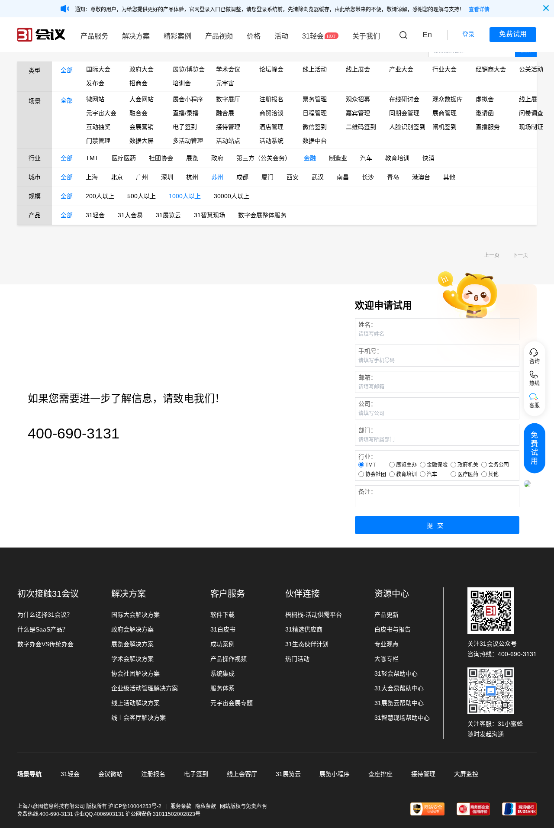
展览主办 (406, 465)
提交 (437, 525)
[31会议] (41, 35)
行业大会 (444, 69)
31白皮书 (222, 629)
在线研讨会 (404, 99)
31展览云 (168, 215)
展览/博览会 (188, 69)
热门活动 (297, 658)
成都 (242, 177)
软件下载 (222, 614)
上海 (92, 177)
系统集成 (222, 673)
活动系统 (271, 140)
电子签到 (185, 126)
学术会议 (228, 69)
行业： (367, 456)
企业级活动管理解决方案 (144, 688)
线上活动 (315, 69)
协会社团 (375, 474)
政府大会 (141, 69)
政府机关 (467, 465)
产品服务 (94, 36)
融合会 (138, 113)
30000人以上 (231, 196)
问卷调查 (531, 113)
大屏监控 (466, 773)
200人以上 (100, 196)
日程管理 (315, 113)
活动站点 (228, 140)
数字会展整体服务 (262, 215)
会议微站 (110, 773)
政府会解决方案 (132, 629)
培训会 (182, 83)
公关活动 (531, 69)
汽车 (366, 158)
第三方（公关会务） (263, 158)
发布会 (95, 83)
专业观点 (386, 644)
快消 (428, 158)
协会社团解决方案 (135, 673)
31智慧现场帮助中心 (402, 717)
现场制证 (531, 126)
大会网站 (141, 99)
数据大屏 (141, 140)
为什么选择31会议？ (45, 614)
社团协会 (161, 158)
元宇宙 (225, 83)
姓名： (367, 324)
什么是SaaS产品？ (42, 629)
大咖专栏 (386, 658)
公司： (367, 403)
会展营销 (141, 126)
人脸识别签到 (404, 126)
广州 (142, 177)
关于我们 (366, 36)
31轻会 (313, 36)
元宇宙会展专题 (231, 702)
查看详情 (479, 9)
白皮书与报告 (392, 629)
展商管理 (444, 113)
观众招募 (358, 99)
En (427, 34)
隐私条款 (205, 806)
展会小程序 (188, 99)
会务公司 (498, 465)
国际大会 (98, 69)
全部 (67, 70)
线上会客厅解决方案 (138, 717)
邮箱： (367, 377)
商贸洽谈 (271, 113)
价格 (254, 36)
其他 (449, 177)
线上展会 (358, 69)
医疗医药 (124, 158)
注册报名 (271, 99)
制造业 (338, 158)
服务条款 (181, 806)
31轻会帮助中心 (396, 673)
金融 (310, 158)
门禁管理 (98, 140)
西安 (293, 177)
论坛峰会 (271, 69)
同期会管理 (404, 113)
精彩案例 (177, 36)
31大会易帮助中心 (399, 688)
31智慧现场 (209, 215)
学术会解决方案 (132, 658)
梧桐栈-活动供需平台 (313, 614)
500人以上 (141, 196)
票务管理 (315, 99)
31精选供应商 (303, 629)
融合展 (225, 113)
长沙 (368, 177)
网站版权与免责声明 (243, 806)
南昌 (343, 177)
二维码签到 (361, 126)
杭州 (192, 177)
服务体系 (222, 688)
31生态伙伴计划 (307, 644)
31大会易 (130, 215)
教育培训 (397, 158)
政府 (217, 158)
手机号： (370, 351)
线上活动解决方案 (135, 702)
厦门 (267, 177)
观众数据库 (447, 99)
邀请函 (485, 113)
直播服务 (488, 126)
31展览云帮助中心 (399, 702)
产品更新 (386, 614)
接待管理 (228, 126)
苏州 (217, 177)
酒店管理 (271, 126)
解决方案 (136, 36)
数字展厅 (228, 99)
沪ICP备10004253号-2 (135, 806)
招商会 (138, 83)
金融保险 (437, 465)
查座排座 (380, 773)
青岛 (393, 177)
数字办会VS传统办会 (45, 644)
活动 (281, 36)
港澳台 (421, 177)
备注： (367, 491)
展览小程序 (334, 773)
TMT (92, 158)
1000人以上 (185, 196)
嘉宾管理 (358, 113)
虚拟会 (485, 99)
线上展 (528, 99)
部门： (367, 430)
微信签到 (315, 126)
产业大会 (401, 69)
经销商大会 (491, 69)
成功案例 (222, 644)
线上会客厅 (242, 773)
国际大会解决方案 (135, 614)
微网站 (95, 99)
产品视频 (219, 36)
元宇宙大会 (101, 113)
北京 (117, 177)
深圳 (167, 177)
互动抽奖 (98, 126)
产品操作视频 (228, 658)
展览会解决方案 (132, 644)
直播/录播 (186, 113)
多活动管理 (188, 140)
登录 (468, 34)
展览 (192, 158)
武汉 (318, 177)
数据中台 (315, 140)
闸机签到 (444, 126)
